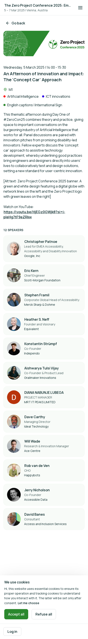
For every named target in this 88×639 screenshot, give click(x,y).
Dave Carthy (34, 417)
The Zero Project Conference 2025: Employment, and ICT (38, 5)
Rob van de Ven (37, 465)
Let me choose (28, 603)
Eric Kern (31, 270)
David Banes (34, 514)
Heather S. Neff (36, 319)
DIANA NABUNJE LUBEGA (44, 392)
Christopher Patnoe (40, 241)
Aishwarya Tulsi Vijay (41, 368)
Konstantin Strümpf (40, 343)
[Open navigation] (80, 7)
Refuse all (43, 614)
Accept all (16, 614)
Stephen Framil (36, 295)
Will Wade (32, 441)
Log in (12, 631)
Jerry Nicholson (37, 490)
